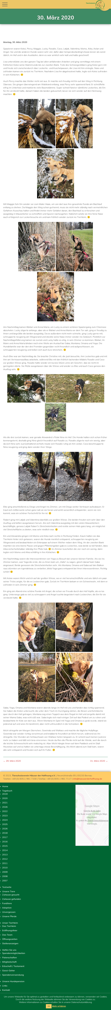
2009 (5, 872)
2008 (5, 876)
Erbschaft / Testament (13, 966)
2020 (5, 798)
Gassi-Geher (8, 970)
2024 (5, 820)
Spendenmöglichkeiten (13, 953)
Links (4, 985)
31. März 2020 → (99, 760)
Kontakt (6, 990)
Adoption (7, 907)
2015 (5, 846)
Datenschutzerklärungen (97, 820)
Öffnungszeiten (9, 939)
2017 (5, 837)
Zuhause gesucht (10, 894)
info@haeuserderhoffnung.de (87, 778)
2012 (5, 859)
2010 (5, 867)
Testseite (6, 887)
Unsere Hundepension (13, 981)
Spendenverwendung (13, 974)
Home (5, 786)
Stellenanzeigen (10, 943)
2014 (5, 850)
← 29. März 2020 (12, 760)
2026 (5, 807)
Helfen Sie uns (9, 950)
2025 (5, 824)
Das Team (7, 934)
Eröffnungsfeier (9, 930)
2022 (5, 811)
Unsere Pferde (9, 916)
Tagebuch (7, 790)
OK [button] (49, 1006)
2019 (5, 794)
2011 (5, 863)
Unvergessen (8, 912)
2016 (5, 841)
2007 (5, 880)
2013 (5, 854)
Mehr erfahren (59, 1006)
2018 (5, 833)
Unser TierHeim (10, 922)
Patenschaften (9, 957)
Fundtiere (7, 903)
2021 (5, 802)
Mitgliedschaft (9, 961)
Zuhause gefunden (11, 899)
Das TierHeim (9, 926)
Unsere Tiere (8, 891)
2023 (5, 815)
